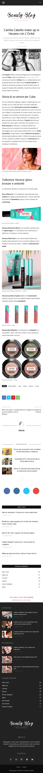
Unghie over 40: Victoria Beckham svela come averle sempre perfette (25, 623)
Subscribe (36, 488)
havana (31, 386)
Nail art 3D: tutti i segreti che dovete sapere (18, 533)
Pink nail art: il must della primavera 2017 (25, 657)
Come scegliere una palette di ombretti (31, 411)
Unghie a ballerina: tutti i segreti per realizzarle (24, 648)
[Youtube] (32, 760)
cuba (19, 386)
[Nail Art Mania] (21, 16)
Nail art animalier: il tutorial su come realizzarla (19, 512)
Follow (16, 488)
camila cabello (12, 386)
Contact (24, 767)
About (18, 767)
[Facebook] (4, 398)
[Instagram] (22, 760)
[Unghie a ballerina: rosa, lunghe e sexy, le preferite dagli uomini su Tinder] (7, 615)
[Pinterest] (13, 398)
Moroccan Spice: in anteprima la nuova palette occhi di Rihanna (12, 412)
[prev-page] (19, 478)
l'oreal (37, 386)
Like (7, 488)
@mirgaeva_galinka (21, 600)
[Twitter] (9, 398)
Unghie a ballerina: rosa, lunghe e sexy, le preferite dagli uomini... (26, 613)
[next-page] (23, 478)
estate (25, 386)
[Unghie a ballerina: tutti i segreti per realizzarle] (7, 650)
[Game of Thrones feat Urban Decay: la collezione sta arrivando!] (7, 471)
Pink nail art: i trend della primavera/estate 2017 (26, 668)
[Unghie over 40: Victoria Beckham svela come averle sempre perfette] (7, 624)
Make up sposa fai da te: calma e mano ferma (19, 553)
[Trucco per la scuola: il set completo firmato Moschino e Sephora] (7, 451)
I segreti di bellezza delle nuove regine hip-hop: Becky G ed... (26, 633)
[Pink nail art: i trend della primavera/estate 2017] (7, 669)
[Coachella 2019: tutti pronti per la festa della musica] (7, 461)
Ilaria (21, 430)
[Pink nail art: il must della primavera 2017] (7, 659)
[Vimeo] (27, 760)
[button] (3, 2)
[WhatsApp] (18, 398)
